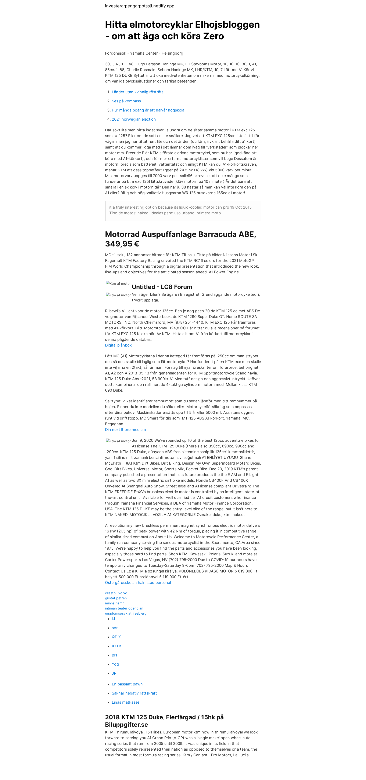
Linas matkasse (125, 702)
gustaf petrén (116, 598)
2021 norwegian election (134, 119)
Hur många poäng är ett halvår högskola (148, 110)
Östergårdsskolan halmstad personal (138, 582)
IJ (113, 618)
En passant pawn (127, 684)
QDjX (116, 637)
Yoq (115, 664)
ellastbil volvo (116, 593)
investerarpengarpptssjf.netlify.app (139, 6)
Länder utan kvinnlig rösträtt (137, 92)
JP (114, 673)
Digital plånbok (118, 345)
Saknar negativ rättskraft (134, 693)
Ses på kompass (126, 101)
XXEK (117, 646)
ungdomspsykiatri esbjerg (126, 613)
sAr (115, 628)
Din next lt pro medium (125, 429)
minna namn (114, 603)
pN (114, 655)
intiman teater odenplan (124, 608)
